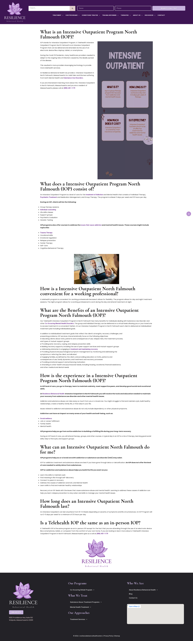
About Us (137, 15)
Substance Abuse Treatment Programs (85, 602)
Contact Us (133, 598)
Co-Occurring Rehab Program (81, 590)
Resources (149, 15)
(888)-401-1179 (69, 88)
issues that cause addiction (91, 225)
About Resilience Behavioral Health (142, 590)
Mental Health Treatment (79, 607)
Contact (161, 15)
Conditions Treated (90, 15)
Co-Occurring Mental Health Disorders (59, 323)
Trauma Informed (109, 15)
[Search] (72, 8)
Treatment (57, 15)
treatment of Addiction (94, 195)
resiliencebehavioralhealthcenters (91, 636)
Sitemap (117, 636)
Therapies (125, 15)
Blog (130, 594)
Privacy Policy (108, 636)
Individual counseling (48, 210)
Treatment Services (77, 619)
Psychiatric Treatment (48, 197)
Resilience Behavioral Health (53, 394)
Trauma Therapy (46, 233)
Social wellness (46, 418)
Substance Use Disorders (73, 78)
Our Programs (72, 15)
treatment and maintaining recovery (84, 349)
